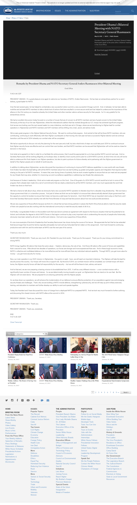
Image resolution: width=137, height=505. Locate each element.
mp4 (106, 50)
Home (18, 10)
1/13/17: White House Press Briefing (51, 381)
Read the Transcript (101, 54)
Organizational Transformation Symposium (115, 381)
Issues (58, 10)
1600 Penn (94, 10)
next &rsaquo (125, 392)
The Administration (75, 10)
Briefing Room (43, 10)
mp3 (118, 50)
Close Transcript (16, 322)
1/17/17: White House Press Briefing (51, 355)
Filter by (11, 334)
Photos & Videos (17, 18)
